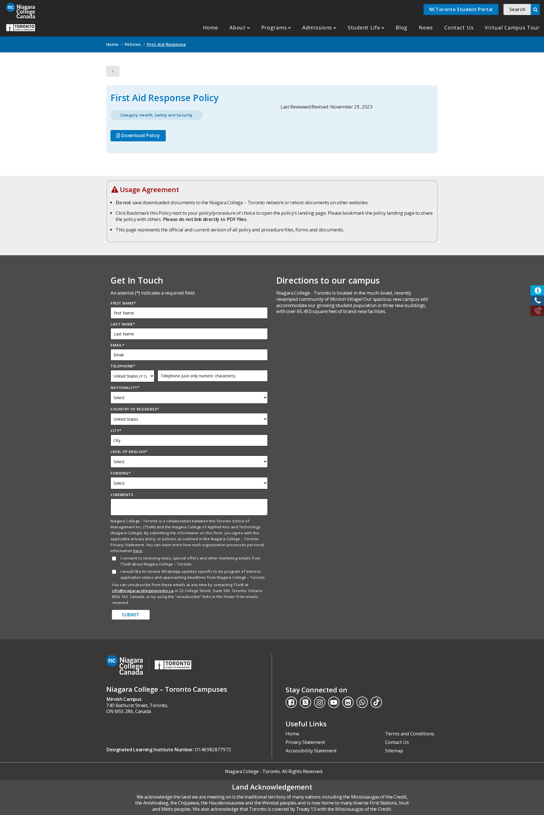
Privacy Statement (305, 742)
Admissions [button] (317, 27)
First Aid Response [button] (166, 44)
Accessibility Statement (311, 750)
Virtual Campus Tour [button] (512, 27)
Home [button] (112, 44)
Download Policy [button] (140, 135)
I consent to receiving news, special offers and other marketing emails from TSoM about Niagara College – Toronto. (190, 561)
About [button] (238, 27)
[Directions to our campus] (355, 367)
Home (210, 27)
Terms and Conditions (409, 733)
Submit (131, 615)
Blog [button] (401, 27)
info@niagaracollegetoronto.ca (142, 590)
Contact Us (397, 742)
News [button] (426, 27)
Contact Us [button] (458, 27)
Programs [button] (274, 27)
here (137, 550)
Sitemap (394, 750)
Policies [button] (133, 44)
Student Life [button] (364, 27)
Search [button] (517, 9)
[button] (20, 17)
